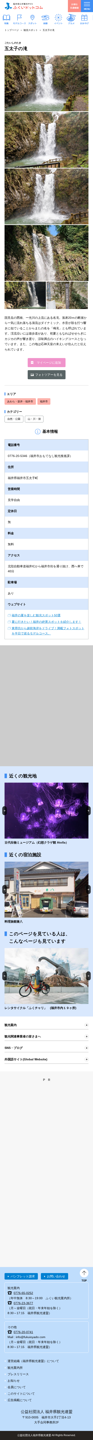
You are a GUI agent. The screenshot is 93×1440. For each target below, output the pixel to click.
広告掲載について (20, 1400)
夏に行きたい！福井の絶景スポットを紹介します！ (46, 621)
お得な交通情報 (74, 6)
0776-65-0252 (23, 1293)
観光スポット (31, 30)
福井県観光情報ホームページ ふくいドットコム (24, 6)
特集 (6, 23)
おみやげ (84, 23)
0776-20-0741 (23, 1332)
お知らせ (14, 1380)
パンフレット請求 (23, 1276)
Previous (4, 810)
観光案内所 (15, 1367)
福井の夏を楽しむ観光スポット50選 (36, 615)
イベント (58, 23)
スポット (32, 23)
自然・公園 (13, 418)
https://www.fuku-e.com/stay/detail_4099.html (46, 893)
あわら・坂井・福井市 (20, 401)
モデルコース (19, 23)
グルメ (71, 23)
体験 (45, 23)
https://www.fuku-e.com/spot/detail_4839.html (46, 979)
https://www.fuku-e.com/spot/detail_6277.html (46, 814)
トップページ (12, 30)
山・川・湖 (34, 418)
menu (87, 9)
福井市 (44, 401)
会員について (17, 1387)
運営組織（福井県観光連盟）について (33, 1361)
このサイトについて (21, 1393)
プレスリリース (18, 1374)
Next (88, 810)
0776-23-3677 (23, 1303)
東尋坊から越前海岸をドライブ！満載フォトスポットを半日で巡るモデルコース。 (48, 630)
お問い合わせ (56, 1276)
